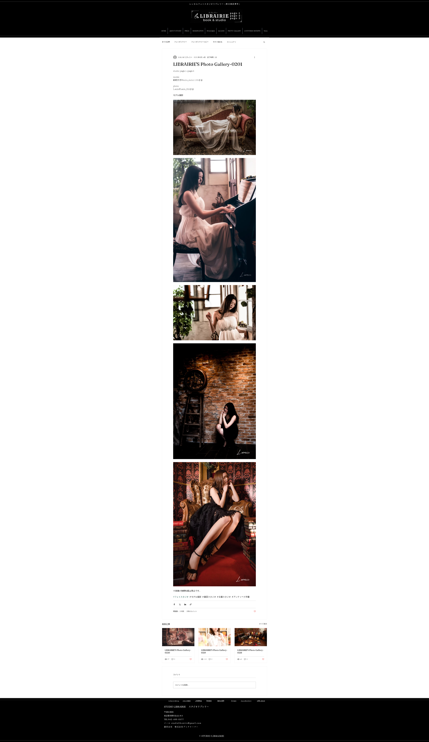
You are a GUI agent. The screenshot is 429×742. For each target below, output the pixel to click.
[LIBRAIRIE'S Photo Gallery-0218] (251, 637)
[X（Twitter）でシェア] (180, 604)
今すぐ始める (217, 42)
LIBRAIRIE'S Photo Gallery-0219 (214, 651)
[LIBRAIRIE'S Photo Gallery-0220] (178, 637)
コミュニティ (231, 42)
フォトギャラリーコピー (199, 42)
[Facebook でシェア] (174, 604)
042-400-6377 (176, 719)
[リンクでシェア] (191, 604)
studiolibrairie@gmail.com (186, 723)
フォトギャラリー (180, 42)
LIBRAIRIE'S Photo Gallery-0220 (178, 651)
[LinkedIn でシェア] (185, 604)
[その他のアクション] (254, 57)
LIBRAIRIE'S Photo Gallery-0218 (250, 651)
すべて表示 (263, 624)
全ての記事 (166, 42)
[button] (264, 42)
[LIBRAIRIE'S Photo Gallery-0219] (214, 637)
